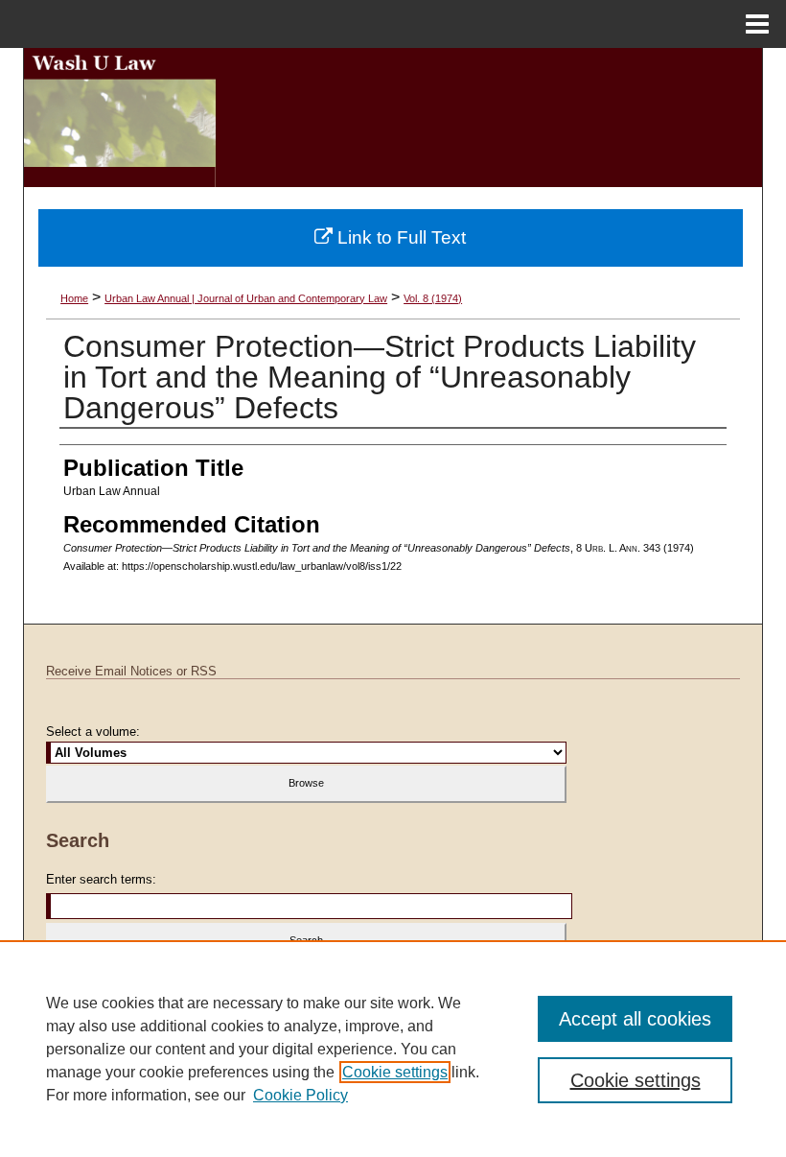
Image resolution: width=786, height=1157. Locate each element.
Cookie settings (395, 1072)
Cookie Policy (300, 1095)
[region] (393, 1048)
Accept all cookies (635, 1018)
